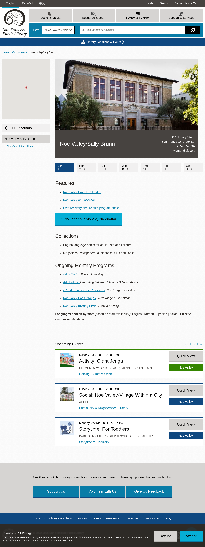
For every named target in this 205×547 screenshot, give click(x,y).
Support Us (56, 491)
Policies (82, 518)
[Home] (14, 23)
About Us (39, 518)
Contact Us (131, 518)
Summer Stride (102, 374)
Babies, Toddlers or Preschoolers (109, 436)
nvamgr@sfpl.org (183, 150)
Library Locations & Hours (104, 42)
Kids (150, 3)
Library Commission (61, 518)
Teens (164, 3)
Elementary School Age (99, 368)
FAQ (168, 518)
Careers (96, 518)
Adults (84, 402)
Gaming (84, 374)
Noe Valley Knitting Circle (79, 306)
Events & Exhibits (137, 18)
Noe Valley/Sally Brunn (20, 138)
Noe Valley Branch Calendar (82, 192)
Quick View (186, 356)
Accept (191, 536)
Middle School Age (137, 368)
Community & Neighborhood (98, 408)
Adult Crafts (71, 274)
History (123, 408)
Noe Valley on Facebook (79, 200)
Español (27, 3)
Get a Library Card (186, 3)
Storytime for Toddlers (94, 442)
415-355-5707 (186, 146)
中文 (42, 3)
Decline (165, 536)
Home (5, 52)
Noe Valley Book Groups (79, 298)
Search (35, 30)
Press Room (113, 518)
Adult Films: (71, 282)
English (10, 3)
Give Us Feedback (149, 491)
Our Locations (19, 52)
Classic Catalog (152, 518)
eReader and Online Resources (84, 290)
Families (147, 436)
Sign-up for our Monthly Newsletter (88, 219)
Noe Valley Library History (21, 146)
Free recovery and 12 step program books (91, 208)
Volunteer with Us (102, 491)
